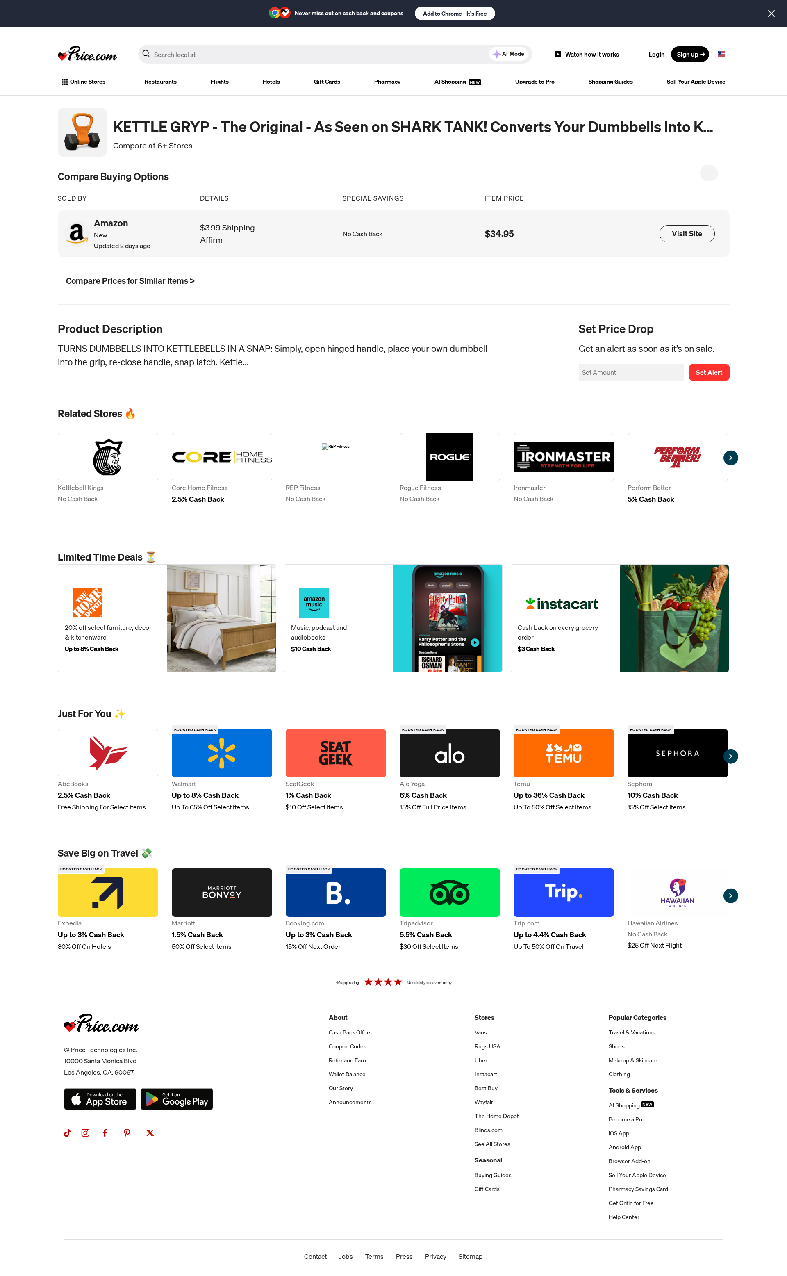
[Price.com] (101, 1041)
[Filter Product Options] (709, 173)
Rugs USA (487, 1046)
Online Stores (87, 81)
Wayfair (484, 1102)
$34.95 (499, 233)
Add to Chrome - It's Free (455, 13)
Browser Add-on (630, 1161)
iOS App (619, 1133)
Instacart (486, 1074)
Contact (315, 1256)
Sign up (687, 54)
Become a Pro (626, 1119)
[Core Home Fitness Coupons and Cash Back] (222, 474)
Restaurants (161, 81)
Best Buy (486, 1088)
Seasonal (488, 1160)
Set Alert (709, 372)
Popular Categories (637, 1017)
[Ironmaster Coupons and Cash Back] (564, 474)
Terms (374, 1256)
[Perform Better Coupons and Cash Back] (678, 474)
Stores (484, 1017)
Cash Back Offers (350, 1032)
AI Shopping (450, 81)
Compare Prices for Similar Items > (130, 280)
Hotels (271, 81)
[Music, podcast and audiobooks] (393, 618)
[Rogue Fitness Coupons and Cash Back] (450, 474)
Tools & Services (633, 1090)
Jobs (346, 1256)
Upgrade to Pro (535, 81)
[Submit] (146, 55)
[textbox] (721, 54)
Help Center (624, 1216)
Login (657, 54)
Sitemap (471, 1256)
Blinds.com (489, 1130)
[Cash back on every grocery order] (620, 618)
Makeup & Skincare (633, 1060)
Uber (481, 1060)
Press (404, 1256)
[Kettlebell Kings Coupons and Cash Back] (108, 474)
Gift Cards (327, 81)
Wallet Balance (347, 1074)
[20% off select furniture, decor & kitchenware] (167, 618)
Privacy (435, 1256)
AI (513, 53)
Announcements (350, 1102)
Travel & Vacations (632, 1032)
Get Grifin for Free (631, 1203)
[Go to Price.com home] (87, 54)
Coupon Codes (347, 1046)
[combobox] (335, 54)
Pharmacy (387, 81)
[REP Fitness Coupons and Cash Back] (336, 474)
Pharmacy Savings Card (638, 1189)
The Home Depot (497, 1116)
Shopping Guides (611, 81)
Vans (481, 1032)
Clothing (619, 1074)
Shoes (617, 1046)
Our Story (341, 1088)
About (338, 1017)
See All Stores (492, 1143)
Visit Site (687, 233)
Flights (220, 81)
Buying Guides (493, 1175)
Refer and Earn (347, 1060)
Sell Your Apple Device (696, 81)
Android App (625, 1147)
